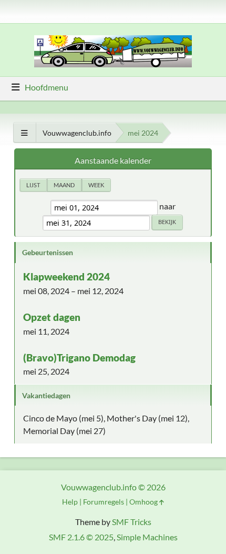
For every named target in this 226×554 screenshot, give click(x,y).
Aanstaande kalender (113, 160)
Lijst (33, 185)
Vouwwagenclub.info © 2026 (113, 487)
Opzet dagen (51, 317)
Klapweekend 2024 (66, 276)
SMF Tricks (131, 522)
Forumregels (103, 501)
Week (96, 185)
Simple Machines (147, 537)
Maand (64, 185)
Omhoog (144, 501)
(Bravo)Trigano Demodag (79, 357)
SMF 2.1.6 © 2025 (81, 537)
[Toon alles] (24, 132)
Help (70, 501)
